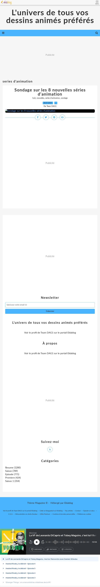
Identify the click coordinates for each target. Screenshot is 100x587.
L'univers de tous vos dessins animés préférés (50, 17)
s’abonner (38, 549)
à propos (68, 549)
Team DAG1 (47, 333)
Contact (78, 511)
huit (34, 98)
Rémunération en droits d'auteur (26, 514)
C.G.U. (10, 514)
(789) (11, 471)
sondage (64, 98)
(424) (13, 478)
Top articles (69, 511)
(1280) (13, 468)
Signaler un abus (89, 511)
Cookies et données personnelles (64, 514)
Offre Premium (45, 514)
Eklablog (68, 503)
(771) (12, 474)
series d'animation (52, 98)
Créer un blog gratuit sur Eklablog (51, 511)
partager (53, 549)
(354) (12, 481)
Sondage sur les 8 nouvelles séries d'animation (50, 92)
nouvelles (40, 98)
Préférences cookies (84, 514)
